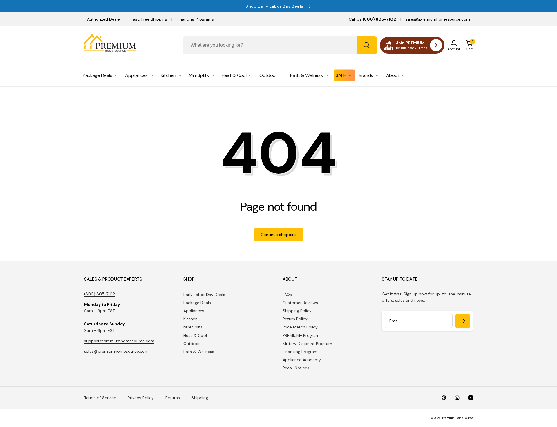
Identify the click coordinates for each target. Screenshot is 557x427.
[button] (469, 45)
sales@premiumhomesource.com (438, 19)
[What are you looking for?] (367, 45)
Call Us (372, 19)
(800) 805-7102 (99, 294)
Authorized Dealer (104, 19)
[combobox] (280, 45)
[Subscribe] (462, 321)
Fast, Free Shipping (149, 19)
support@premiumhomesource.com (119, 341)
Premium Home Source (457, 418)
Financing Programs (195, 19)
